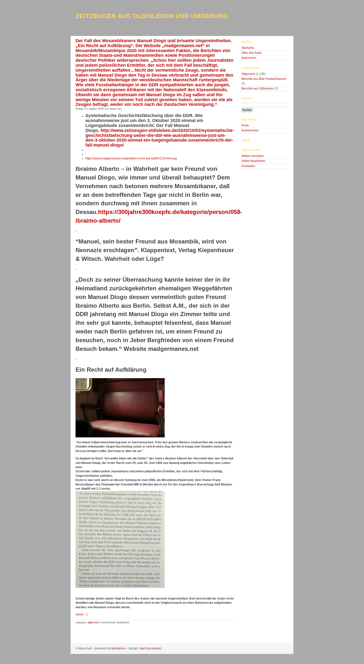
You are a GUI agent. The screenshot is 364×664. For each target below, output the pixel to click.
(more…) (81, 614)
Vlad (142, 648)
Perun (156, 648)
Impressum (248, 58)
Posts (245, 125)
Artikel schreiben (252, 156)
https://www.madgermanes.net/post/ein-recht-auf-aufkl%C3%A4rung (131, 158)
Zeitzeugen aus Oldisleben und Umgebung (152, 16)
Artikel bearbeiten (253, 161)
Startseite (247, 48)
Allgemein (93, 622)
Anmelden (248, 166)
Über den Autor (251, 53)
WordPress (118, 648)
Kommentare (250, 130)
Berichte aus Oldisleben (257, 88)
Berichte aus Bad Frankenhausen (263, 79)
